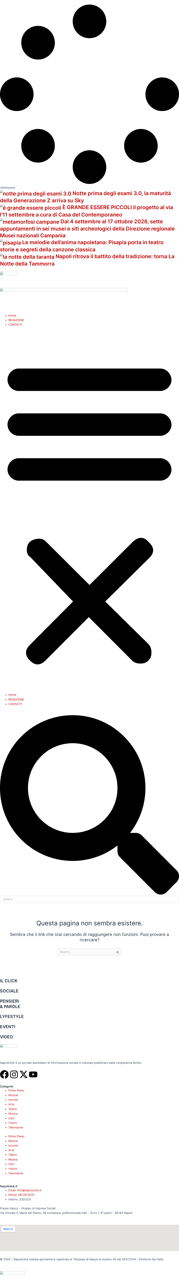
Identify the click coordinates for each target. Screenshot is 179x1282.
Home (12, 315)
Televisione (15, 1127)
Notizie (13, 1095)
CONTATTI (15, 324)
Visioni (12, 1123)
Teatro (12, 1109)
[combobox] (89, 899)
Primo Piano (16, 1090)
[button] (89, 512)
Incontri (13, 1099)
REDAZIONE (16, 320)
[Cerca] (89, 893)
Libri (11, 1118)
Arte (11, 1104)
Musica (13, 1113)
